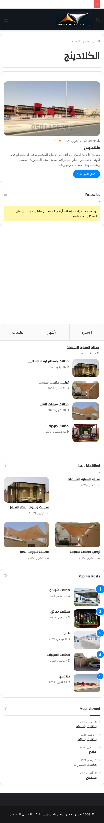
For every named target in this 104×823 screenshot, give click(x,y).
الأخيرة (87, 332)
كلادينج (92, 147)
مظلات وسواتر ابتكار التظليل (48, 361)
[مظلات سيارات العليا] (85, 411)
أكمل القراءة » (87, 174)
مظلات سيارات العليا (54, 404)
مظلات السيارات (58, 655)
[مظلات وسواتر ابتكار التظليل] (85, 368)
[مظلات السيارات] (87, 662)
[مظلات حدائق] (87, 618)
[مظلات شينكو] (87, 597)
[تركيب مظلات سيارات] (85, 390)
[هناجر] (87, 640)
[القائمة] (6, 21)
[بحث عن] (98, 21)
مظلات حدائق (60, 612)
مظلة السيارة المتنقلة (83, 348)
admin (92, 141)
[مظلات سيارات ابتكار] (74, 19)
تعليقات (18, 332)
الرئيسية (91, 41)
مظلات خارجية (59, 426)
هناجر (66, 633)
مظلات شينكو (59, 590)
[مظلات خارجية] (85, 433)
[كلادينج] (52, 108)
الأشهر (53, 332)
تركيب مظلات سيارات (54, 383)
